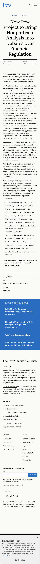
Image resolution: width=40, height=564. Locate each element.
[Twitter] (14, 496)
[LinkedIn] (10, 496)
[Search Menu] (30, 5)
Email (4, 471)
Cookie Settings (20, 560)
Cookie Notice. (7, 556)
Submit (33, 475)
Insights (6, 435)
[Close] (37, 537)
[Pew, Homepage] (7, 5)
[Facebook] (4, 496)
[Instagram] (7, 496)
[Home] (20, 361)
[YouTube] (16, 496)
